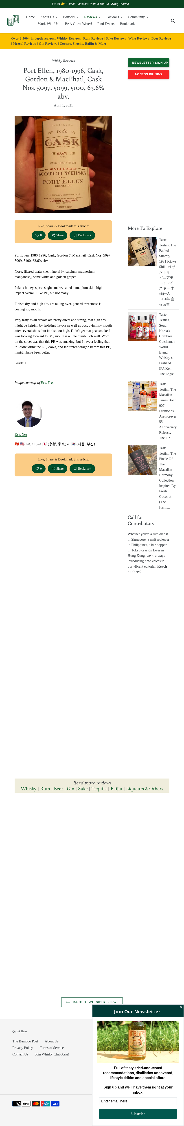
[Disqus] (92, 858)
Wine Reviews (138, 38)
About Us (52, 1041)
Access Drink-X (148, 74)
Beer (58, 788)
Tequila (99, 788)
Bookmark (84, 235)
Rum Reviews (93, 38)
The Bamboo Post (25, 1041)
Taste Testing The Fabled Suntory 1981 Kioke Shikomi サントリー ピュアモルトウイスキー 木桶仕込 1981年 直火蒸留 (167, 272)
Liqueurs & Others (144, 788)
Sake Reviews (116, 38)
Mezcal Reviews (24, 43)
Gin (70, 788)
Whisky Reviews (69, 38)
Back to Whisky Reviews (95, 1002)
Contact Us (20, 1054)
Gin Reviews (48, 43)
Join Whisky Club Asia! (52, 1054)
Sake (83, 788)
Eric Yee (47, 383)
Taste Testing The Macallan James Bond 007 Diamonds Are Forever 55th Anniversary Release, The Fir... (168, 411)
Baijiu (116, 788)
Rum (45, 788)
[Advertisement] (148, 151)
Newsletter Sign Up (150, 62)
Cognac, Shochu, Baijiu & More (83, 43)
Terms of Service (52, 1048)
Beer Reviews (161, 38)
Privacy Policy (22, 1048)
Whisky (28, 788)
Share (60, 235)
